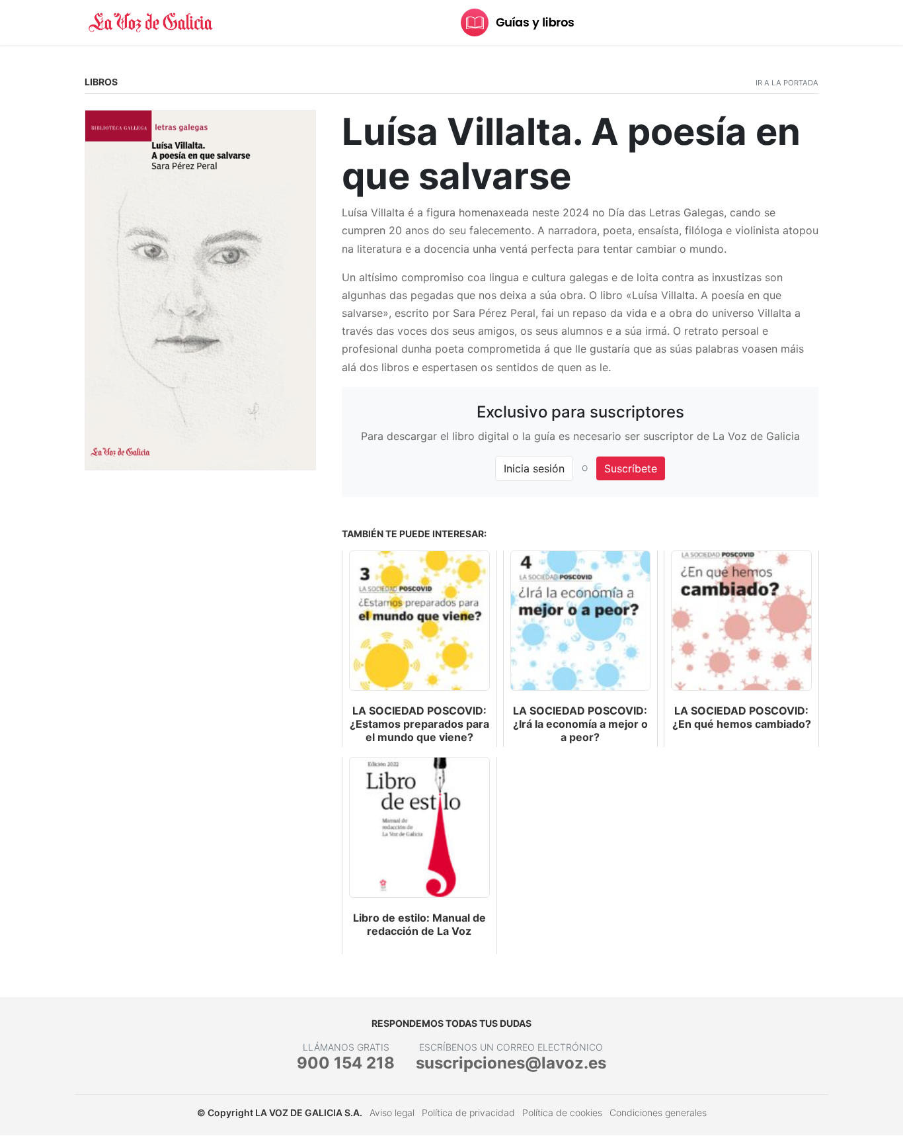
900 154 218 (346, 1062)
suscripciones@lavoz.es (511, 1062)
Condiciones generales (658, 1112)
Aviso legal (392, 1112)
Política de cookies (562, 1112)
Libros (101, 81)
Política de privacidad (468, 1112)
